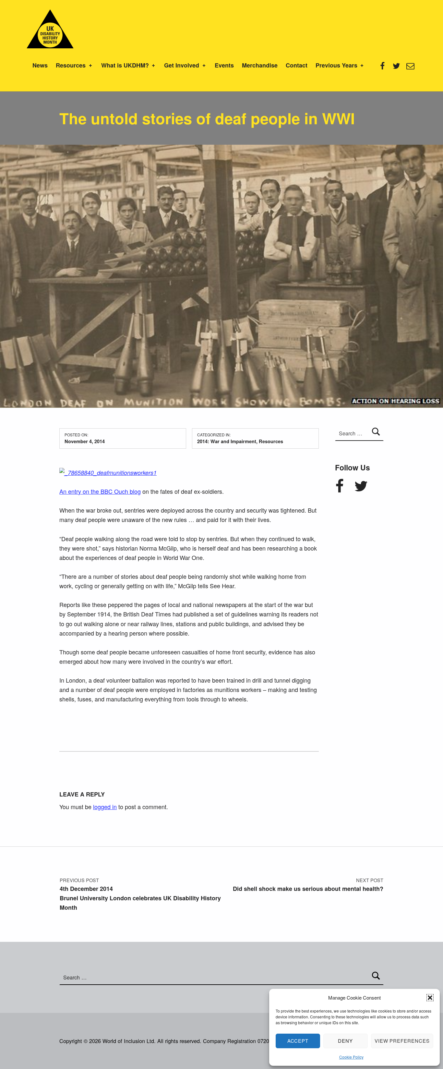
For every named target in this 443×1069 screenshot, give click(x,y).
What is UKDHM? (125, 65)
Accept (298, 1040)
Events (224, 65)
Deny (345, 1040)
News (40, 65)
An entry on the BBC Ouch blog (100, 491)
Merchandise (260, 65)
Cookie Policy (351, 1057)
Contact (296, 65)
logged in (105, 806)
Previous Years (336, 65)
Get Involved (181, 65)
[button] (430, 997)
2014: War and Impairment (226, 441)
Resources (71, 65)
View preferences (402, 1040)
